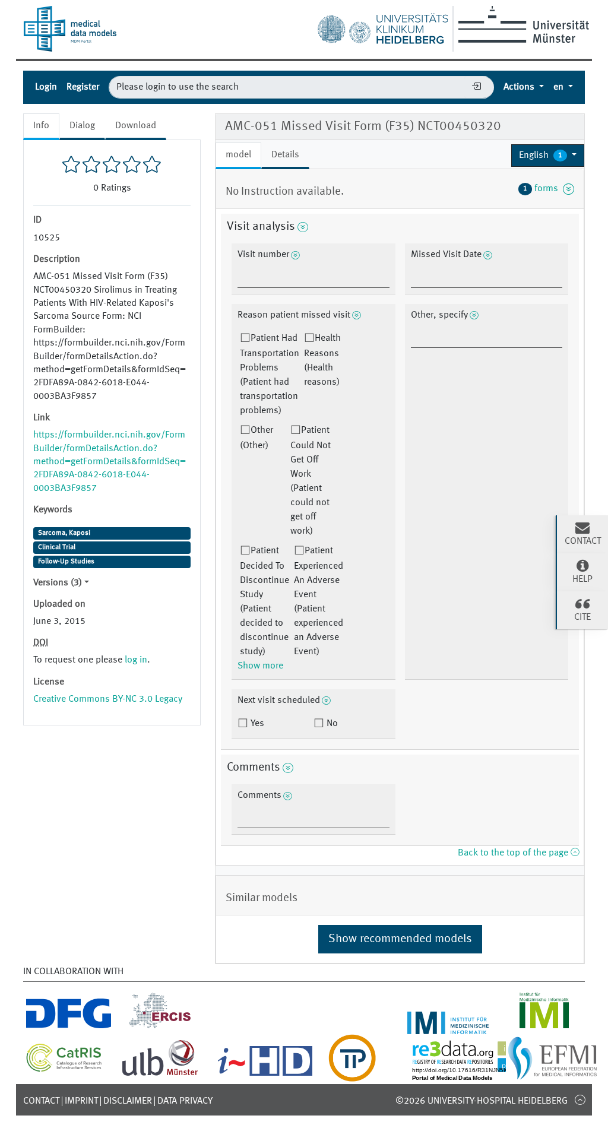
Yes (256, 723)
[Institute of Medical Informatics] (544, 1027)
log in (136, 660)
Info (41, 126)
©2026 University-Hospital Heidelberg (481, 1101)
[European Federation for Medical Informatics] (552, 1074)
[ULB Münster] (159, 1074)
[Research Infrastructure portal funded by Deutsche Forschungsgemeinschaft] (68, 1027)
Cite (582, 617)
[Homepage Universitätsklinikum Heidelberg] (382, 26)
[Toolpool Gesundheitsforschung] (352, 1074)
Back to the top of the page (514, 853)
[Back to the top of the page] (580, 1099)
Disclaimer (127, 1101)
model (238, 155)
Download (135, 126)
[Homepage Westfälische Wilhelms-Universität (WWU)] (521, 24)
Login (46, 87)
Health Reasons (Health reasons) (322, 360)
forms (543, 189)
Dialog (82, 126)
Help (582, 579)
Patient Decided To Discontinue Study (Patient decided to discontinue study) (264, 601)
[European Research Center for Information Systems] (160, 1027)
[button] (547, 155)
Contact (41, 1101)
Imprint (81, 1101)
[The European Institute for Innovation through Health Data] (265, 1074)
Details (285, 155)
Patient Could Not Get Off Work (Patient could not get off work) (310, 481)
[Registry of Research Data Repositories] (478, 1074)
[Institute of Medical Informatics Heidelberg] (448, 1027)
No (331, 723)
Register (82, 87)
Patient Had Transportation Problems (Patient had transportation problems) (269, 375)
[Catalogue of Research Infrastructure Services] (64, 1068)
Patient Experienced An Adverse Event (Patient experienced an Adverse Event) (318, 601)
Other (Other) (256, 438)
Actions (520, 87)
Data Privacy (185, 1101)
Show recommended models (400, 939)
